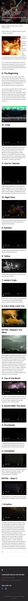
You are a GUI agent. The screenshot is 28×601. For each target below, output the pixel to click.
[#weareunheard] (2, 570)
